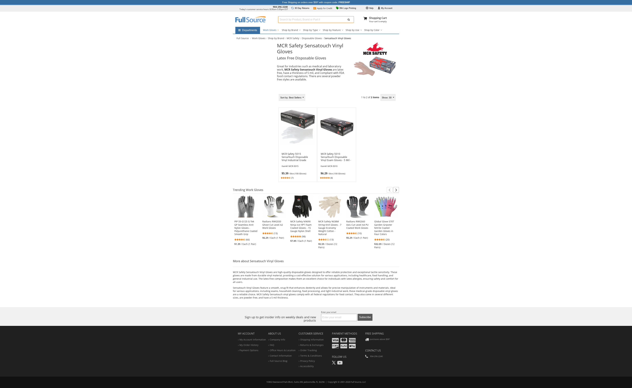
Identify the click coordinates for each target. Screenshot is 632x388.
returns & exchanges (312, 345)
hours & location (283, 350)
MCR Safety (293, 38)
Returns (302, 8)
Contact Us (373, 350)
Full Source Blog (278, 361)
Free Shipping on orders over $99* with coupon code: (316, 2)
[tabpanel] (337, 137)
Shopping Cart (378, 18)
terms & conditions (311, 355)
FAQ (272, 345)
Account (386, 8)
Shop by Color (372, 30)
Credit (324, 8)
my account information (252, 339)
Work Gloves (270, 30)
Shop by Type (310, 30)
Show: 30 (387, 97)
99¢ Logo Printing (347, 8)
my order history (248, 345)
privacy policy (307, 361)
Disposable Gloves (312, 38)
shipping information (312, 339)
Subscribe (365, 317)
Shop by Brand (290, 30)
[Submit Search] (349, 19)
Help (371, 8)
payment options (248, 350)
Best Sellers (291, 97)
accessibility (307, 366)
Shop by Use (352, 30)
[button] (390, 190)
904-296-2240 (280, 6)
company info (277, 339)
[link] (297, 165)
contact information (281, 355)
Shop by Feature (332, 30)
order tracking (308, 350)
